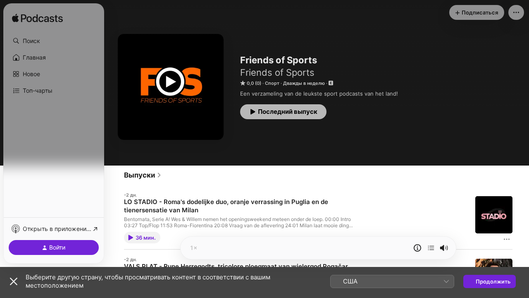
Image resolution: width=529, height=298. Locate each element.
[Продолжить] (431, 248)
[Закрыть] (13, 281)
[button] (53, 41)
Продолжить (493, 281)
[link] (143, 175)
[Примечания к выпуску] (417, 248)
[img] (37, 18)
